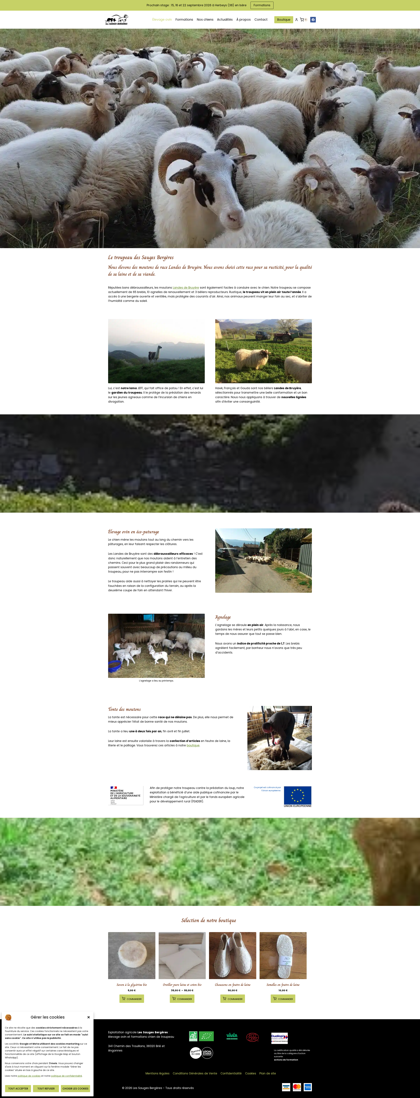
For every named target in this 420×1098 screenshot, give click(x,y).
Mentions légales (157, 1073)
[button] (88, 1017)
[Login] (296, 19)
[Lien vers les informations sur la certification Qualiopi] (291, 1047)
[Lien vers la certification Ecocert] (252, 1037)
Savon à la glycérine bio (132, 984)
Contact (261, 19)
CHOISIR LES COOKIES (75, 1088)
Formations (262, 5)
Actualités (225, 19)
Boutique (283, 20)
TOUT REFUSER (46, 1088)
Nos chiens (205, 19)
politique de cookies (29, 1076)
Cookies (250, 1073)
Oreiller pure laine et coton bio (182, 984)
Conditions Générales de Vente (195, 1073)
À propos (243, 19)
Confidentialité (231, 1073)
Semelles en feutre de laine (283, 984)
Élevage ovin (162, 19)
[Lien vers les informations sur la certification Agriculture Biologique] (201, 1036)
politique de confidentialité (66, 1076)
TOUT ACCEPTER (18, 1088)
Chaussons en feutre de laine (232, 984)
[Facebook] (313, 19)
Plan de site (267, 1073)
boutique (193, 745)
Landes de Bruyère (186, 288)
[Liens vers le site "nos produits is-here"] (201, 1053)
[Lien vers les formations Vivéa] (232, 1036)
